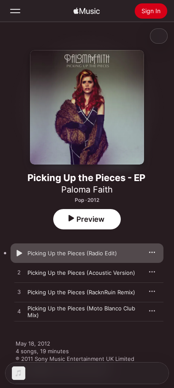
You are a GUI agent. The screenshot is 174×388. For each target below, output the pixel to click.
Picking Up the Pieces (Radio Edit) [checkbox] (72, 253)
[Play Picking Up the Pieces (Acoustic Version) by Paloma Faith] (19, 272)
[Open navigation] (15, 11)
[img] (86, 11)
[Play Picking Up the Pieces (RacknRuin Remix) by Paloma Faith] (19, 292)
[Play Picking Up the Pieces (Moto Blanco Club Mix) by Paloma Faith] (19, 311)
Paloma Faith (87, 189)
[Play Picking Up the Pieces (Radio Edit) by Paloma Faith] (19, 253)
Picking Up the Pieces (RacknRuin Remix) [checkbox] (81, 292)
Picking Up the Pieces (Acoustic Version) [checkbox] (81, 272)
